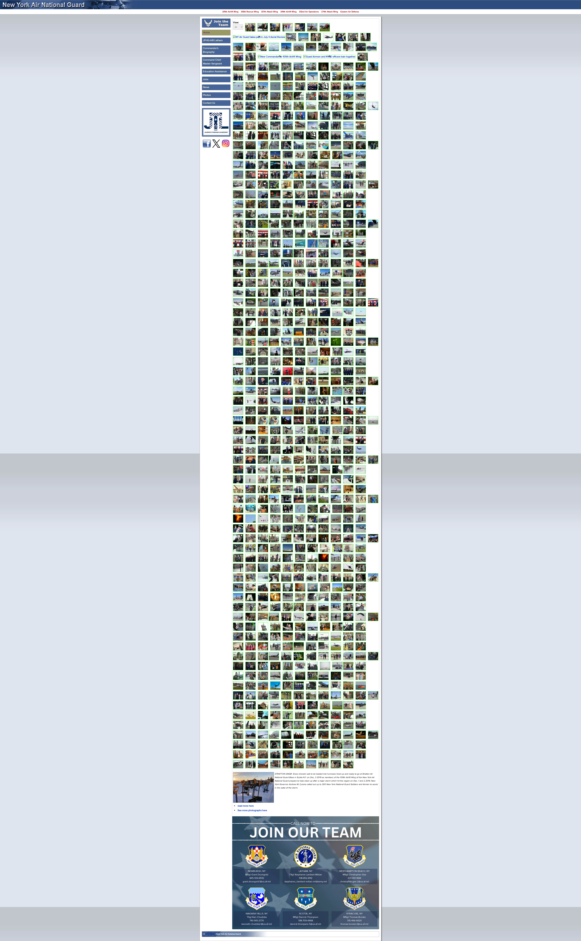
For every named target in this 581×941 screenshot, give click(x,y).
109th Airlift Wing (288, 12)
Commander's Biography (210, 50)
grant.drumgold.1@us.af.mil (257, 881)
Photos (207, 95)
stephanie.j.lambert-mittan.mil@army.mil (305, 881)
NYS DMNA (210, 934)
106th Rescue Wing (250, 12)
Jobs (205, 79)
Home (206, 32)
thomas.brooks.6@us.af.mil (354, 924)
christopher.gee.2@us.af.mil (354, 881)
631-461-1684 (354, 878)
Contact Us (209, 103)
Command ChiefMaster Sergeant (212, 61)
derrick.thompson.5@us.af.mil (305, 924)
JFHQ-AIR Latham (213, 40)
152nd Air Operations (309, 12)
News (206, 87)
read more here (246, 805)
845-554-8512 (256, 878)
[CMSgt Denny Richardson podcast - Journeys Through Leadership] (216, 122)
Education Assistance (215, 71)
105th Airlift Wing (230, 12)
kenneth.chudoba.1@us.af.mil (256, 924)
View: (236, 22)
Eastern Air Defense (349, 12)
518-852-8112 (305, 878)
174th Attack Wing (329, 12)
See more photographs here (252, 810)
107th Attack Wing (269, 12)
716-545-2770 (257, 920)
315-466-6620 (354, 920)
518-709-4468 (305, 920)
